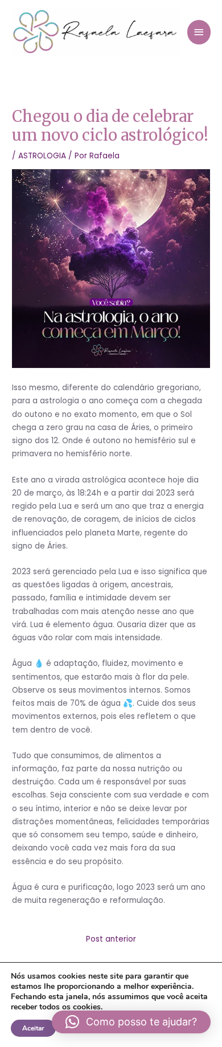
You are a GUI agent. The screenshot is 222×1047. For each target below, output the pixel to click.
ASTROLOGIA (42, 155)
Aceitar (33, 1028)
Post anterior (111, 939)
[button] (131, 1022)
